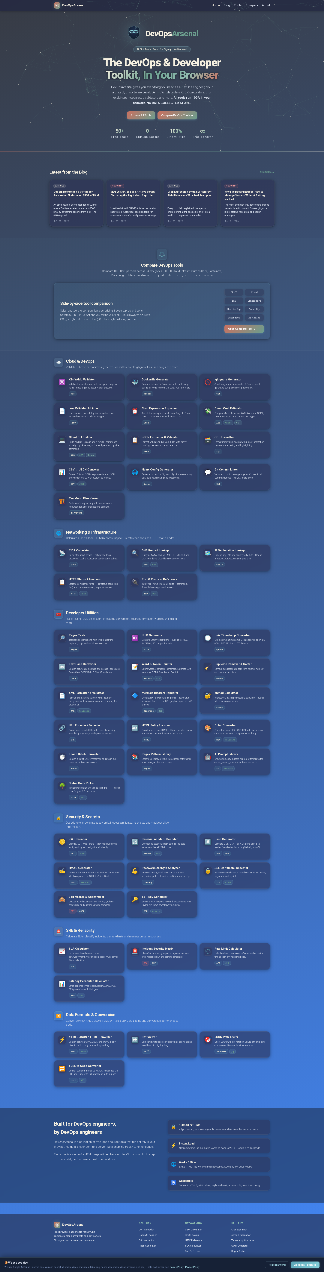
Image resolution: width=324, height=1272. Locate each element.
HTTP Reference (193, 1240)
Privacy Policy (192, 1267)
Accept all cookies (305, 1264)
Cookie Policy (177, 1267)
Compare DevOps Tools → (177, 115)
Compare (251, 5)
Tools (238, 5)
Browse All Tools (141, 115)
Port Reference (193, 1251)
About (266, 5)
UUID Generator (239, 1245)
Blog (227, 5)
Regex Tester (238, 1251)
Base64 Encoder (148, 1235)
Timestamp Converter (242, 1240)
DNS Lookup (192, 1235)
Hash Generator (147, 1245)
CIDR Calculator (193, 1229)
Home (216, 5)
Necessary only (277, 1264)
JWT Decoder (146, 1229)
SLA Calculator (193, 1245)
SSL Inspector (146, 1240)
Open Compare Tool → (242, 328)
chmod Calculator (240, 1235)
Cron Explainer (239, 1229)
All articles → (267, 172)
